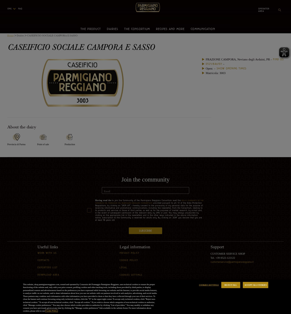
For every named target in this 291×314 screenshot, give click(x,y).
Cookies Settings (209, 285)
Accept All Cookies (255, 285)
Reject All (230, 285)
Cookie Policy (52, 311)
